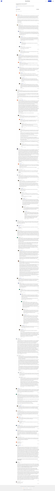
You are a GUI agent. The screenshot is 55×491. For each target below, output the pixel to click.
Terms (30, 486)
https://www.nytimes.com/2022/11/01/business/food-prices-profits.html (30, 466)
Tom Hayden (18, 410)
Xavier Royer (18, 481)
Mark (22, 42)
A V (18, 148)
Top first (38, 9)
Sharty (20, 62)
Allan (20, 46)
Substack (24, 489)
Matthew (21, 188)
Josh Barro (17, 4)
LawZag (18, 338)
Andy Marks (18, 445)
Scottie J (19, 237)
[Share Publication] (47, 1)
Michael (18, 230)
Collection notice (33, 486)
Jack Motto (20, 115)
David (21, 36)
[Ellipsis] (38, 14)
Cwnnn (19, 24)
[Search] (45, 1)
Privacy (28, 486)
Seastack (18, 425)
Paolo (21, 129)
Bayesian (19, 355)
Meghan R (21, 83)
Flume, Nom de (20, 169)
